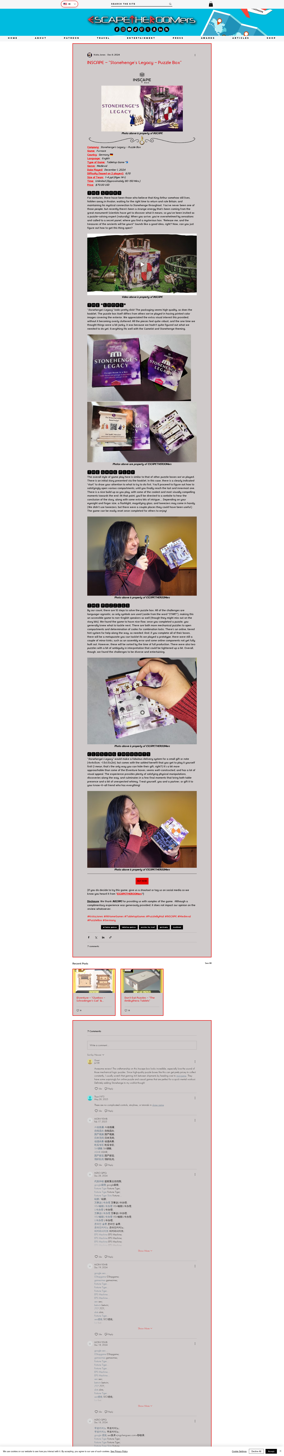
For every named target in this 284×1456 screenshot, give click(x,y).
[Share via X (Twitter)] (96, 937)
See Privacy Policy (119, 1451)
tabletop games (129, 927)
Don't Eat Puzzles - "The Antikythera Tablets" (140, 999)
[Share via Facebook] (88, 937)
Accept (271, 1451)
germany (164, 927)
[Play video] (142, 264)
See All (208, 963)
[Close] (280, 1451)
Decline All (256, 1451)
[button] (211, 4)
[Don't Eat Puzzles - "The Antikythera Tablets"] (142, 981)
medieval (177, 927)
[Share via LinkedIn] (103, 937)
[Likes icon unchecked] (96, 1088)
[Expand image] (139, 367)
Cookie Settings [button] (239, 1451)
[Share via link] (110, 937)
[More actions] (195, 55)
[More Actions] (195, 1061)
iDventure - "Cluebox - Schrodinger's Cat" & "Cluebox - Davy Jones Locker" (91, 999)
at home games (110, 927)
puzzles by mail (148, 927)
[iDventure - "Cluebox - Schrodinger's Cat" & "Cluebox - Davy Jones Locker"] (94, 981)
